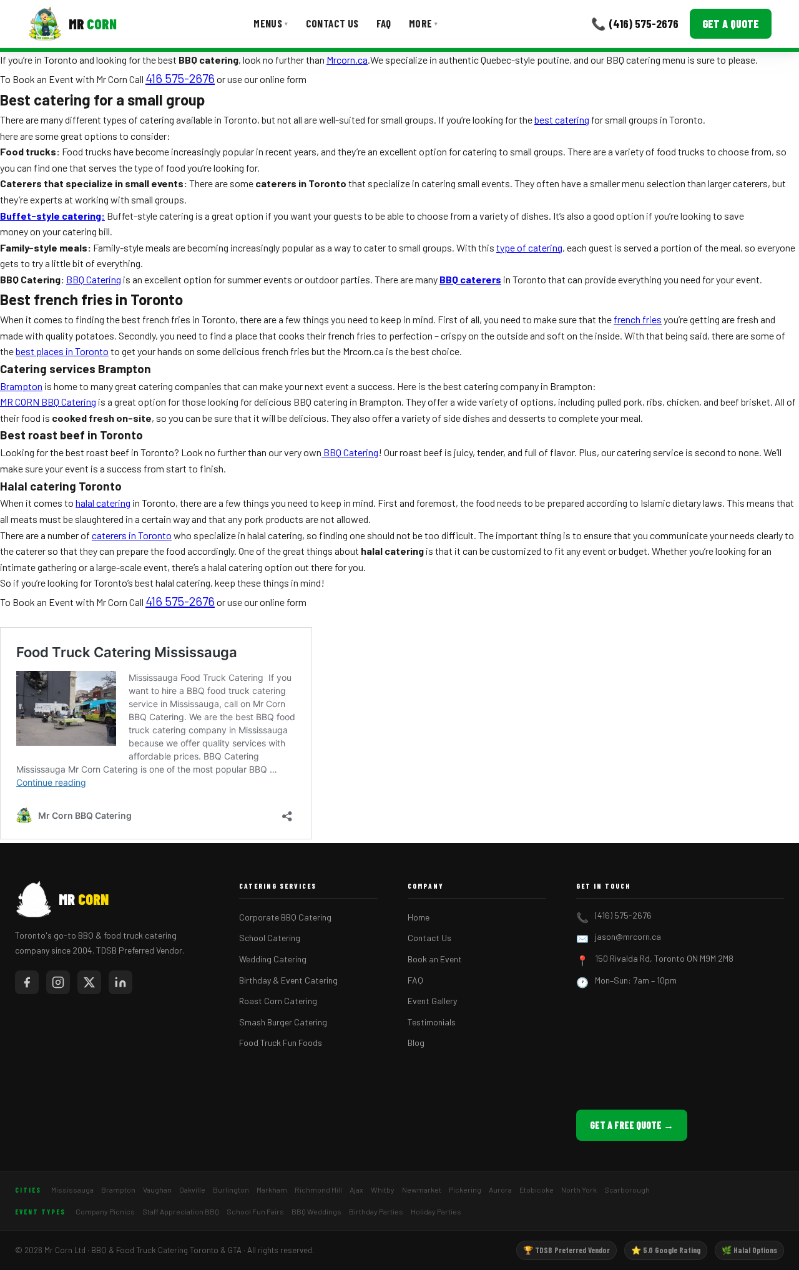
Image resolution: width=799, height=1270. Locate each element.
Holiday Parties (436, 1211)
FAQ (383, 23)
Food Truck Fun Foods (280, 1042)
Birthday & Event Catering (288, 980)
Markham (272, 1189)
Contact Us (332, 23)
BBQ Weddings (316, 1211)
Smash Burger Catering (283, 1022)
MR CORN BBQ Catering (48, 402)
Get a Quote (730, 24)
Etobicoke (536, 1189)
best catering (561, 119)
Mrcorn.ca (347, 60)
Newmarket (421, 1189)
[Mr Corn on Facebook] (27, 982)
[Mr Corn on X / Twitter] (89, 982)
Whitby (383, 1189)
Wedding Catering (272, 959)
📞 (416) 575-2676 (635, 23)
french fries (638, 319)
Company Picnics (105, 1211)
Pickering (465, 1189)
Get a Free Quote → (632, 1125)
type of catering (529, 247)
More (423, 23)
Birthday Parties (376, 1211)
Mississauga (72, 1189)
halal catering (103, 503)
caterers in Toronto (132, 535)
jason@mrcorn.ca (628, 936)
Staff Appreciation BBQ (180, 1211)
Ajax (356, 1189)
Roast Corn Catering (278, 1000)
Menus (270, 23)
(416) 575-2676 (623, 915)
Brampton (21, 386)
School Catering (269, 937)
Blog (416, 1042)
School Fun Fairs (255, 1211)
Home (418, 917)
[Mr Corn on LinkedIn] (120, 982)
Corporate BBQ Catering (285, 917)
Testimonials (432, 1022)
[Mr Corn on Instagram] (58, 982)
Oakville (192, 1189)
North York (579, 1189)
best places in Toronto (62, 351)
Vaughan (157, 1189)
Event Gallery (432, 1000)
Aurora (500, 1189)
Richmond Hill (318, 1189)
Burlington (231, 1189)
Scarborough (627, 1189)
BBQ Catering (93, 279)
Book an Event (435, 959)
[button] (180, 78)
